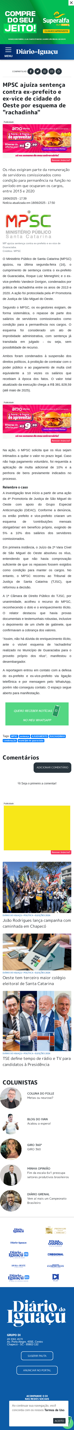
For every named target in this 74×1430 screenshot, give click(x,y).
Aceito (59, 1420)
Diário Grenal (38, 1194)
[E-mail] (51, 71)
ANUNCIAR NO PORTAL (37, 1370)
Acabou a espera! (39, 1123)
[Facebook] (30, 71)
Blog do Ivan (37, 1119)
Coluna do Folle (40, 1093)
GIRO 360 (34, 1149)
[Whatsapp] (44, 71)
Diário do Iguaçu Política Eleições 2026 (26, 915)
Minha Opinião (38, 1168)
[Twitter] (37, 71)
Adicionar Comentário (52, 767)
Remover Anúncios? (61, 160)
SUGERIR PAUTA (37, 1355)
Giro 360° (34, 1145)
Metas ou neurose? (40, 1098)
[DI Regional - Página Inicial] (18, 1230)
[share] (59, 71)
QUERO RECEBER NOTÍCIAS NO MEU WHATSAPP (33, 715)
